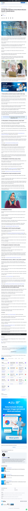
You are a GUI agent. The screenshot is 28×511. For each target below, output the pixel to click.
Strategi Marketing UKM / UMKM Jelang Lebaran (12, 226)
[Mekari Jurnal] (3, 2)
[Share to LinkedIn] (10, 18)
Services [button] (22, 358)
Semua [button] (3, 358)
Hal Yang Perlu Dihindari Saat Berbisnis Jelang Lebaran (13, 257)
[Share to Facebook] (12, 18)
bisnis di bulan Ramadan (11, 314)
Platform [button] (6, 358)
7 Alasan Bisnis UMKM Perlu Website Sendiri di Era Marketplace (15, 475)
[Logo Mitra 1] (18, 0)
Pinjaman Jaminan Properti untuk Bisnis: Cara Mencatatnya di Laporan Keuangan (16, 482)
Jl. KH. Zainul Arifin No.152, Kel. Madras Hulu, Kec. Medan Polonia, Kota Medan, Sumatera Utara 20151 (11, 498)
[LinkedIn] (5, 451)
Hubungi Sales (23, 2)
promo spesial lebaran (9, 276)
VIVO (2, 338)
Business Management (5, 6)
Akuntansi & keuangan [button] (10, 358)
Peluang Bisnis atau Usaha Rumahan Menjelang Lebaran (13, 171)
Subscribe (14, 447)
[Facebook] (2, 451)
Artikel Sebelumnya (5, 396)
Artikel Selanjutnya (23, 396)
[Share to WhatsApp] (8, 18)
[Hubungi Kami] (26, 509)
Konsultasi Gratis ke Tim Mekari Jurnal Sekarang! (14, 334)
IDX (1, 341)
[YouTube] (6, 451)
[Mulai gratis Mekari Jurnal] (14, 87)
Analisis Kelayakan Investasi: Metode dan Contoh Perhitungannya (15, 469)
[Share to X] (6, 18)
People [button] (19, 358)
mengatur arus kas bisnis (13, 168)
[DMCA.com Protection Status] (12, 504)
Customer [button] (16, 358)
